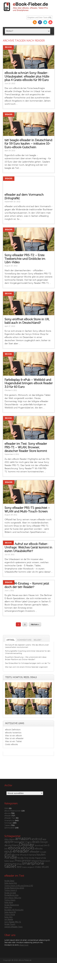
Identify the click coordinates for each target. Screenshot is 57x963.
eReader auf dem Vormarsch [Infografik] (24, 196)
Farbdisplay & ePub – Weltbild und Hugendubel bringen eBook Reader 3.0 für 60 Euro (29, 383)
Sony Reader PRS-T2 (12, 922)
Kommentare (24, 640)
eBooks (8, 47)
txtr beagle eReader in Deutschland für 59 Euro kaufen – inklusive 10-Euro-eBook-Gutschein (28, 143)
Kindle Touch (9, 924)
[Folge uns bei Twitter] (45, 22)
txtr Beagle (8, 919)
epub (8, 851)
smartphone (33, 863)
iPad (7, 854)
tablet (10, 866)
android (36, 839)
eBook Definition (13, 729)
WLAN (45, 867)
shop (19, 864)
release (35, 861)
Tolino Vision (9, 900)
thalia (24, 867)
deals (36, 842)
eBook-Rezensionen (12, 811)
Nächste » (35, 624)
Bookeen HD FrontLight (13, 910)
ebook (14, 848)
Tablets (7, 825)
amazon (23, 838)
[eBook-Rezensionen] (16, 714)
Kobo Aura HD (10, 912)
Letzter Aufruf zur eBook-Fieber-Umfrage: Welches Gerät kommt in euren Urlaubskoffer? (28, 547)
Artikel (10, 640)
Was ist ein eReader (14, 738)
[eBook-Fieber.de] (26, 12)
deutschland (11, 845)
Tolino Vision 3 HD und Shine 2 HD (18, 886)
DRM (6, 808)
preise (26, 860)
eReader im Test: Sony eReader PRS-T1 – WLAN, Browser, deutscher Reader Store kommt (26, 447)
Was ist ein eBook (13, 735)
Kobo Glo (8, 907)
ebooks (27, 848)
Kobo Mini (8, 917)
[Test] (16, 698)
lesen (12, 861)
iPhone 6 (24, 855)
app (44, 839)
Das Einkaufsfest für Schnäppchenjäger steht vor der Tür (27, 663)
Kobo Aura (8, 902)
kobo (6, 861)
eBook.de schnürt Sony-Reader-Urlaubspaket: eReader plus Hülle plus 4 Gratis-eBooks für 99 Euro (27, 76)
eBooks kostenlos (13, 732)
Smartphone (9, 821)
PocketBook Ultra (11, 895)
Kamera (32, 855)
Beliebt (37, 640)
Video (38, 867)
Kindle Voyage (10, 893)
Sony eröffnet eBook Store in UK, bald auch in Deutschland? (27, 321)
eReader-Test (9, 818)
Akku (6, 839)
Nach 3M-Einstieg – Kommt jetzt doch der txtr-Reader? (27, 585)
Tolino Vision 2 (10, 890)
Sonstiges (8, 823)
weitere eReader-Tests (13, 927)
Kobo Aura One (10, 883)
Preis (18, 860)
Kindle (10, 857)
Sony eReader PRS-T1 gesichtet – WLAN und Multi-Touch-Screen (27, 509)
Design (44, 842)
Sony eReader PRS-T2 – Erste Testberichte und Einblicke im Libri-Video (25, 258)
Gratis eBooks (11, 744)
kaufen (41, 854)
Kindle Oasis (9, 881)
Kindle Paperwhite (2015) (14, 888)
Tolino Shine (9, 915)
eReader (8, 114)
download (39, 846)
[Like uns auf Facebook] (40, 22)
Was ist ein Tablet (13, 741)
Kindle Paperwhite (37, 858)
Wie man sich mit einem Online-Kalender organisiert (26, 667)
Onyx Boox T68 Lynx (12, 898)
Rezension (44, 861)
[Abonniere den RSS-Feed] (35, 22)
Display (26, 844)
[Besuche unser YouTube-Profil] (50, 22)
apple (9, 842)
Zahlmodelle (9, 828)
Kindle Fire (22, 858)
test (19, 867)
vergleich (31, 867)
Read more (24, 945)
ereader (21, 851)
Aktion (12, 839)
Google (43, 852)
